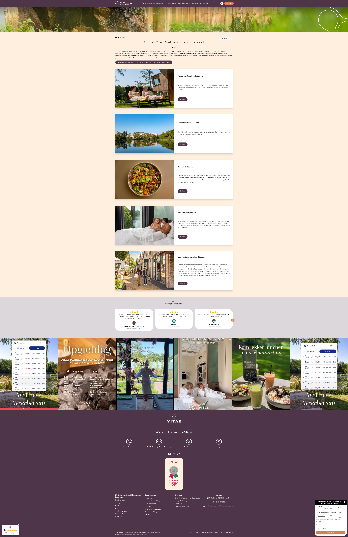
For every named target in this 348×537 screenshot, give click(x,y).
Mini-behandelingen (151, 512)
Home (117, 37)
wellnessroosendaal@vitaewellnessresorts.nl (220, 506)
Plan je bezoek (147, 3)
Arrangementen (158, 3)
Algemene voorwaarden (210, 532)
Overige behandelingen (153, 509)
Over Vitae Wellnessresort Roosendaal (187, 498)
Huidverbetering (150, 503)
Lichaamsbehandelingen (153, 501)
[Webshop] (221, 3)
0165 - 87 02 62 (221, 502)
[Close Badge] (18, 525)
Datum (318, 525)
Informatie (205, 3)
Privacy (190, 532)
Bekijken (182, 99)
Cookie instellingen (227, 532)
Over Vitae (179, 495)
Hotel (169, 3)
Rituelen (147, 514)
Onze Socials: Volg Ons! (182, 506)
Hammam (148, 506)
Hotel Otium (321, 516)
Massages (148, 498)
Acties (174, 3)
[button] (131, 3)
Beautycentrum (196, 3)
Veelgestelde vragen (182, 501)
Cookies (197, 532)
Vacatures (178, 503)
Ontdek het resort (184, 3)
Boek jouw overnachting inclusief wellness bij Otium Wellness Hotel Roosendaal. (144, 62)
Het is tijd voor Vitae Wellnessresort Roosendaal (128, 496)
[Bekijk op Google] (134, 323)
